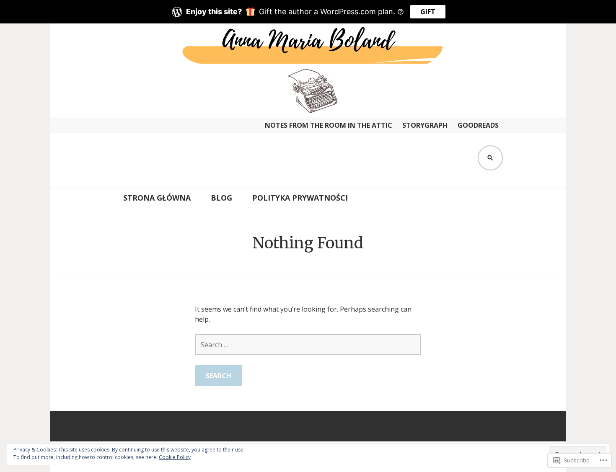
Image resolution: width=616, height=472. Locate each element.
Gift (427, 11)
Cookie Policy (175, 457)
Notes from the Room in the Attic (328, 125)
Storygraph (425, 125)
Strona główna (157, 198)
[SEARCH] (490, 157)
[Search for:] (308, 344)
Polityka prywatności (300, 198)
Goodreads (478, 125)
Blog (221, 198)
